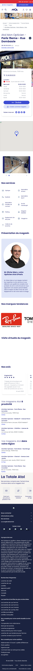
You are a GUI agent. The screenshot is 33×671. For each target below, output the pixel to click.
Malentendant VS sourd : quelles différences (14, 643)
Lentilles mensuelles (7, 615)
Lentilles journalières (7, 612)
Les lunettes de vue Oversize (10, 607)
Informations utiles (7, 516)
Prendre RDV (24, 5)
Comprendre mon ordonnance (10, 623)
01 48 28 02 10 (10, 75)
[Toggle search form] (5, 9)
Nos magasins (8, 5)
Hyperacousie (5, 647)
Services (3, 590)
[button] (16, 133)
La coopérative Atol (7, 522)
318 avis (17, 45)
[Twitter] (16, 113)
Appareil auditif (5, 588)
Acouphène (4, 655)
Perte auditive (5, 645)
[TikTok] (24, 113)
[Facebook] (21, 113)
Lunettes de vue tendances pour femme (13, 633)
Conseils (3, 593)
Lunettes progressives (7, 628)
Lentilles (3, 586)
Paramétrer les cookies (25, 668)
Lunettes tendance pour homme (11, 635)
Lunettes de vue (6, 583)
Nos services (5, 519)
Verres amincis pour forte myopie (11, 631)
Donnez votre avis (7, 48)
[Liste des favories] (27, 10)
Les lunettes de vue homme (9, 605)
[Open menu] (2, 10)
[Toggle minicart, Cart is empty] (30, 9)
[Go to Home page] (15, 9)
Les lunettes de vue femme (9, 602)
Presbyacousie (5, 652)
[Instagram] (19, 113)
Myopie (3, 595)
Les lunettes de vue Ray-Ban (10, 610)
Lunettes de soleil (6, 581)
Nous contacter (6, 513)
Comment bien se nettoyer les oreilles (13, 650)
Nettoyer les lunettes (7, 626)
